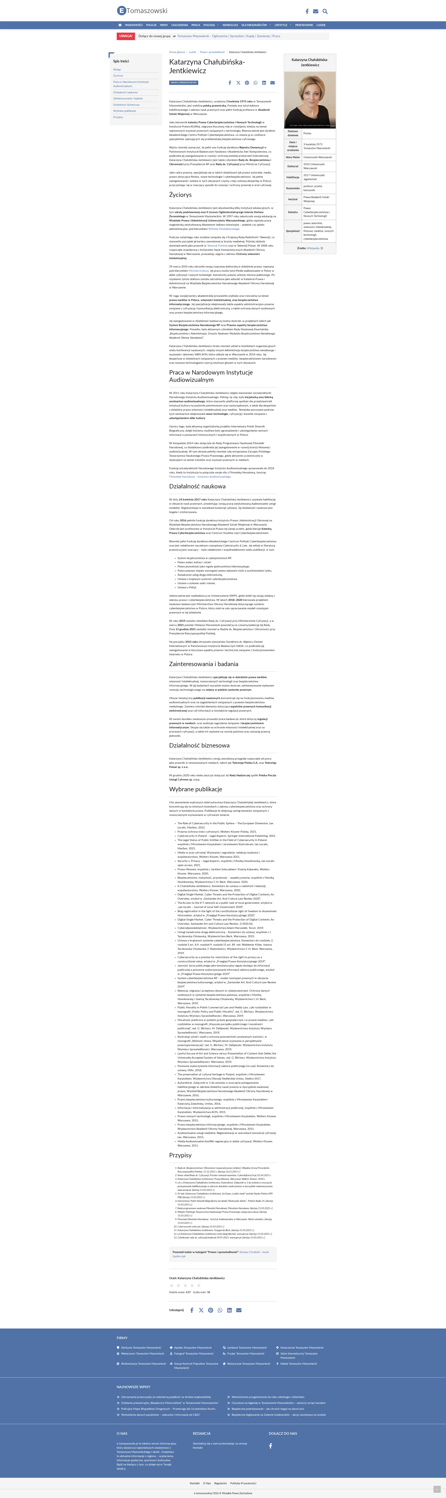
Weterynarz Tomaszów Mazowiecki (142, 1353)
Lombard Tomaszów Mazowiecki (247, 1347)
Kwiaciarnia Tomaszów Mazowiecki (302, 1347)
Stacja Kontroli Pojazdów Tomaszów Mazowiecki (196, 1365)
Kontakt (198, 1447)
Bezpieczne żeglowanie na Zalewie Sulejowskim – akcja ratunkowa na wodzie (279, 1414)
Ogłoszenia (179, 25)
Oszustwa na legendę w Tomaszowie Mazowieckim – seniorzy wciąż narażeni (278, 1403)
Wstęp (117, 69)
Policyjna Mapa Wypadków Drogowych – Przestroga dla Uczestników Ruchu (168, 1409)
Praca (195, 25)
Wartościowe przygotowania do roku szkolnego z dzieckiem (268, 1397)
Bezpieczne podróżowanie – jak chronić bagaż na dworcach (268, 1409)
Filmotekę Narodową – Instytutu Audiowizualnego (199, 476)
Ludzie (321, 25)
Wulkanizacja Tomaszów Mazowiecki (143, 1363)
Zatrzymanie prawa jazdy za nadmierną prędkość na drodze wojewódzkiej (166, 1397)
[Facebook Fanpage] (306, 11)
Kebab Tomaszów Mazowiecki (298, 1363)
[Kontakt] (315, 11)
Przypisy (118, 117)
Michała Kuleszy (199, 270)
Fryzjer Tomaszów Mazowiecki (245, 1353)
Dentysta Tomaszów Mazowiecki (141, 1347)
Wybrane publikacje (124, 111)
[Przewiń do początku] (437, 1489)
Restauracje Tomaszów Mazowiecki (248, 1363)
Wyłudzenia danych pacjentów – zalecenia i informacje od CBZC (160, 1414)
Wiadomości (134, 25)
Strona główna (177, 52)
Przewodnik (304, 25)
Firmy (164, 25)
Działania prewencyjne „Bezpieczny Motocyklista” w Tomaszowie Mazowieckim (169, 1403)
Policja (151, 25)
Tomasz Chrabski (250, 1252)
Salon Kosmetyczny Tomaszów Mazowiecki (299, 1355)
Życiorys (118, 75)
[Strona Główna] (120, 25)
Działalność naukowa (125, 92)
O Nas (207, 1483)
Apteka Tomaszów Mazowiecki (193, 1347)
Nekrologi (230, 25)
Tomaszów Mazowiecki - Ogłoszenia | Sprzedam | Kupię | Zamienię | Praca (228, 36)
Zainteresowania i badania (128, 98)
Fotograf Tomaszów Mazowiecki (193, 1353)
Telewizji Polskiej (217, 245)
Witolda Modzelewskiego (223, 229)
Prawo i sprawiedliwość (212, 52)
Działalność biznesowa (126, 105)
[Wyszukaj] (325, 11)
